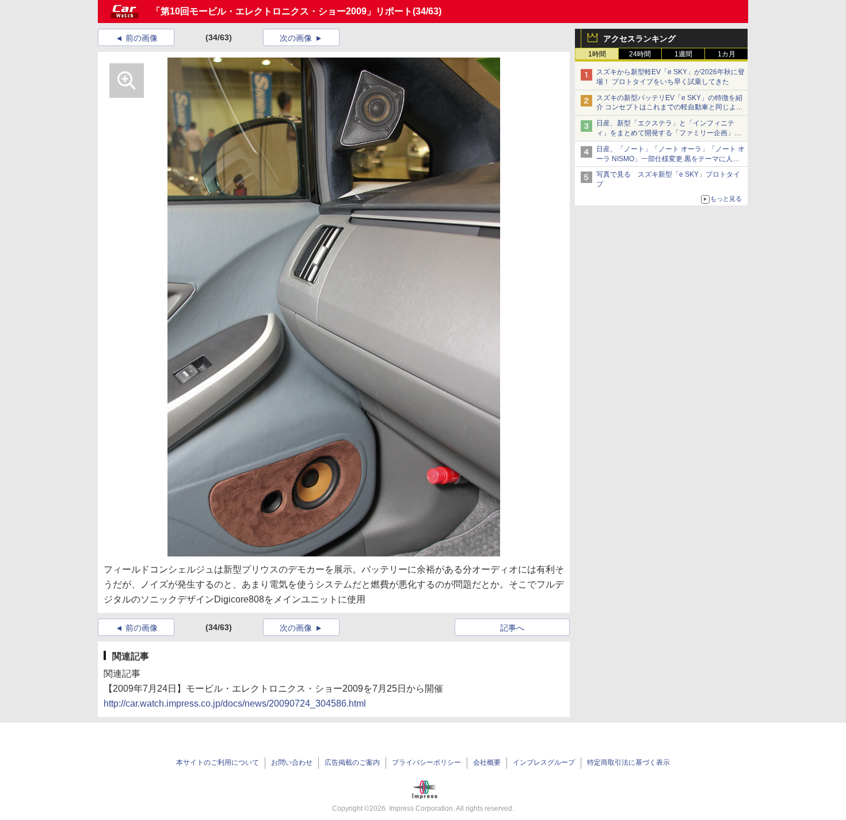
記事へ (512, 627)
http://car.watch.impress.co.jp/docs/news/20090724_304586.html (235, 703)
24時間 (640, 54)
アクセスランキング (639, 38)
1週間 (683, 54)
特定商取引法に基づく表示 (628, 762)
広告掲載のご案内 (352, 762)
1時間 (597, 54)
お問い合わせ (292, 762)
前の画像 (141, 38)
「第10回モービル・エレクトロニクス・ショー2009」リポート (282, 11)
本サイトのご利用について (217, 762)
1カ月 (727, 54)
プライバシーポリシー (426, 762)
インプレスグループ (544, 762)
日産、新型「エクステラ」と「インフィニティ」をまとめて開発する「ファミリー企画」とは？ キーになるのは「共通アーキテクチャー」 (669, 133)
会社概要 (487, 762)
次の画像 (296, 38)
